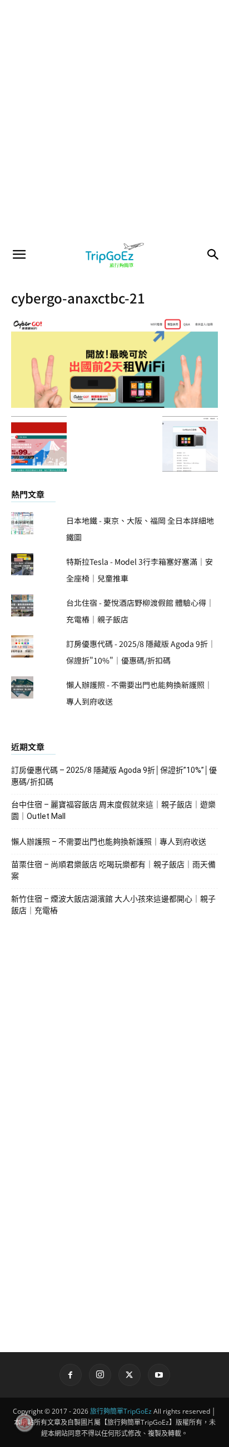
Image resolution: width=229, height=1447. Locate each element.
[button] (19, 255)
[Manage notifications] (24, 1422)
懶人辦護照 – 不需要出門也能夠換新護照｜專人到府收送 (108, 841)
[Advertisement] (114, 120)
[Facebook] (70, 1375)
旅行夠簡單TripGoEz (121, 1411)
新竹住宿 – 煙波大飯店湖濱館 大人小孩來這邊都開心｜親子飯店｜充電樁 (113, 904)
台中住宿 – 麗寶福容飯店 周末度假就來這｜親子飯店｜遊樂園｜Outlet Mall (113, 810)
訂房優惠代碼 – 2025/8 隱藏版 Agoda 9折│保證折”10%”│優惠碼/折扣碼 (114, 776)
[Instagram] (100, 1375)
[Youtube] (159, 1375)
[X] (129, 1375)
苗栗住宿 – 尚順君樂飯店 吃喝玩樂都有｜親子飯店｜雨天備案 (113, 870)
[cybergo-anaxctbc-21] (114, 404)
